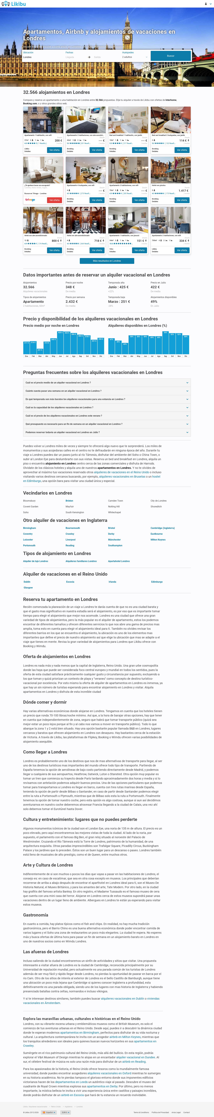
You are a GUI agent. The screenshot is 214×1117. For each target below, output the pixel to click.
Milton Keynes (158, 539)
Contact (186, 1112)
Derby (111, 533)
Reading (70, 545)
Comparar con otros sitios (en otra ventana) (173, 64)
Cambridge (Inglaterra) (163, 528)
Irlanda (112, 581)
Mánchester (114, 539)
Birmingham (29, 528)
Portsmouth (29, 545)
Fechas (69, 52)
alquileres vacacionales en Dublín (122, 998)
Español (49, 1112)
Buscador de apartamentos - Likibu (13, 3)
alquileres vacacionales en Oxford (109, 1073)
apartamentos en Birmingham (79, 1032)
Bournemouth (73, 528)
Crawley (70, 533)
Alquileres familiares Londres (81, 561)
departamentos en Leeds (71, 1082)
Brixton (69, 500)
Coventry (27, 533)
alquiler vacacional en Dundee (135, 1057)
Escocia (70, 581)
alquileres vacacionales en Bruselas (122, 476)
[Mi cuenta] (208, 4)
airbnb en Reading (134, 1061)
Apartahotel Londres (119, 561)
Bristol (111, 528)
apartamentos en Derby (102, 1086)
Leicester (28, 539)
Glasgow (28, 587)
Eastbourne (157, 533)
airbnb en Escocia (72, 1095)
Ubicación (28, 52)
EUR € (64, 1112)
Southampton (115, 545)
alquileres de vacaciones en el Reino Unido (121, 472)
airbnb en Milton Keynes (125, 1037)
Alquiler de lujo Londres (35, 561)
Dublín (27, 581)
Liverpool (70, 539)
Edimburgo (157, 581)
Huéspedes (128, 52)
